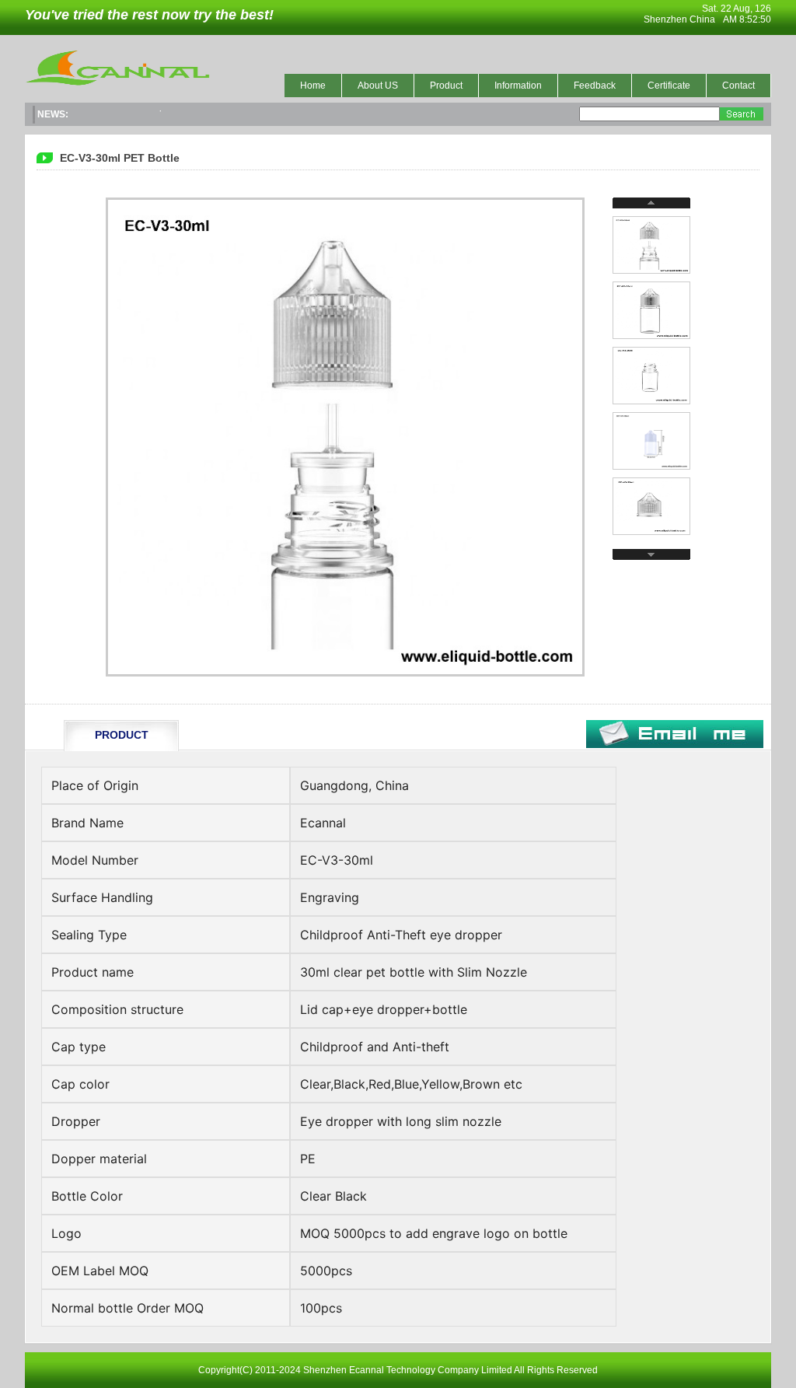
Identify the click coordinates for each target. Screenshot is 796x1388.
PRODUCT (121, 735)
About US (378, 85)
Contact (738, 85)
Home (313, 85)
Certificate (669, 85)
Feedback (595, 85)
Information (518, 85)
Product (446, 85)
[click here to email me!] (674, 744)
